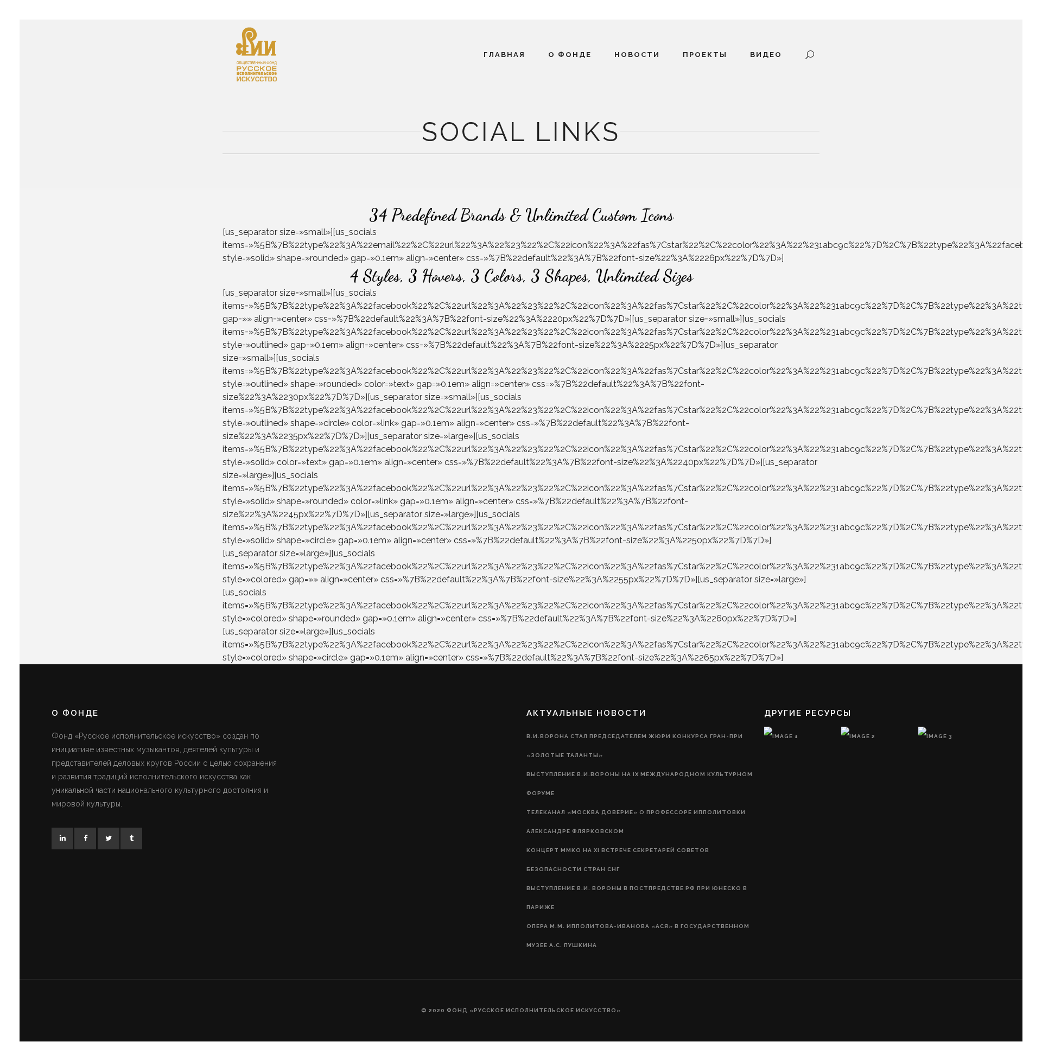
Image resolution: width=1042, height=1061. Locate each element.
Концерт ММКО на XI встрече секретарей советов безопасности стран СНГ (617, 859)
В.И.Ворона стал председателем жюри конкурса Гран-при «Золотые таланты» (634, 745)
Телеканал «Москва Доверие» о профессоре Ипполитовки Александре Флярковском (636, 821)
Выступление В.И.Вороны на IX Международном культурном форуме (639, 783)
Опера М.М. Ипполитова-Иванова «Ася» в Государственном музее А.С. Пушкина (637, 935)
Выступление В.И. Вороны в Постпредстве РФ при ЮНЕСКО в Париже (636, 897)
